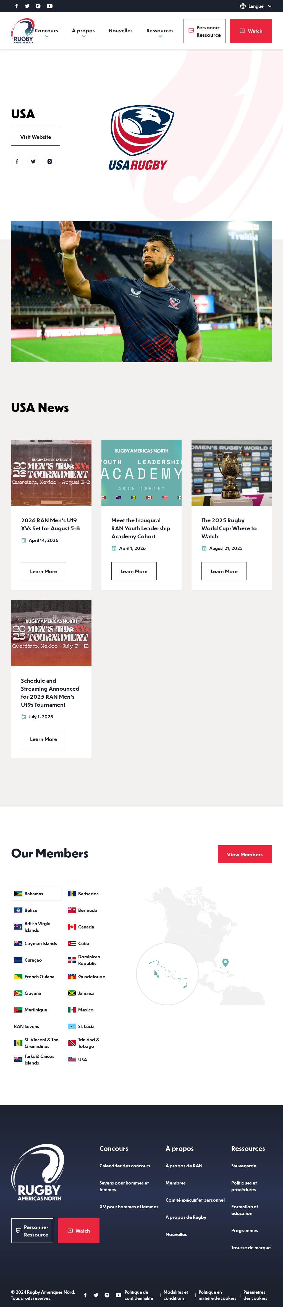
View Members (245, 854)
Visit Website (35, 137)
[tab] (36, 894)
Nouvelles (121, 30)
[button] (245, 6)
